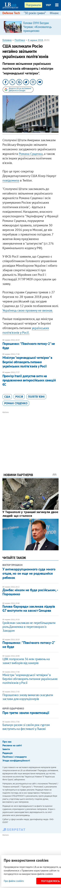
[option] (30, 27)
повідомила (10, 180)
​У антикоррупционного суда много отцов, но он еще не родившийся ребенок (28, 573)
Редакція (7, 753)
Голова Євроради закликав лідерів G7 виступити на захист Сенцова (28, 608)
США (7, 396)
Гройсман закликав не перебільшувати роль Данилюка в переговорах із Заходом (28, 627)
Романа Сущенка (31, 154)
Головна (7, 40)
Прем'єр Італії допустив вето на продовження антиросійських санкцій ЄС (29, 380)
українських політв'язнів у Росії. (25, 330)
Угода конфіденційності (16, 760)
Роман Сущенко (15, 403)
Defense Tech (11, 13)
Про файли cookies (14, 880)
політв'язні (36, 396)
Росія (19, 396)
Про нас (7, 741)
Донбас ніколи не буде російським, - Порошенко (30, 592)
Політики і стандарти (14, 756)
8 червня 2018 (35, 40)
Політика (20, 40)
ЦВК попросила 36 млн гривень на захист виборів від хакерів (26, 661)
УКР (48, 5)
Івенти (6, 749)
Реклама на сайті (12, 745)
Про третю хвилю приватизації (25, 712)
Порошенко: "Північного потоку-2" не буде (28, 345)
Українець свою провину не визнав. (27, 310)
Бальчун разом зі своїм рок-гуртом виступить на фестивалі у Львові (26, 727)
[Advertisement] (30, 437)
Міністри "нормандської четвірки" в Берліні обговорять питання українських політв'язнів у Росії (27, 361)
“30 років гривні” (35, 13)
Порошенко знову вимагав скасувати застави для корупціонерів (27, 697)
